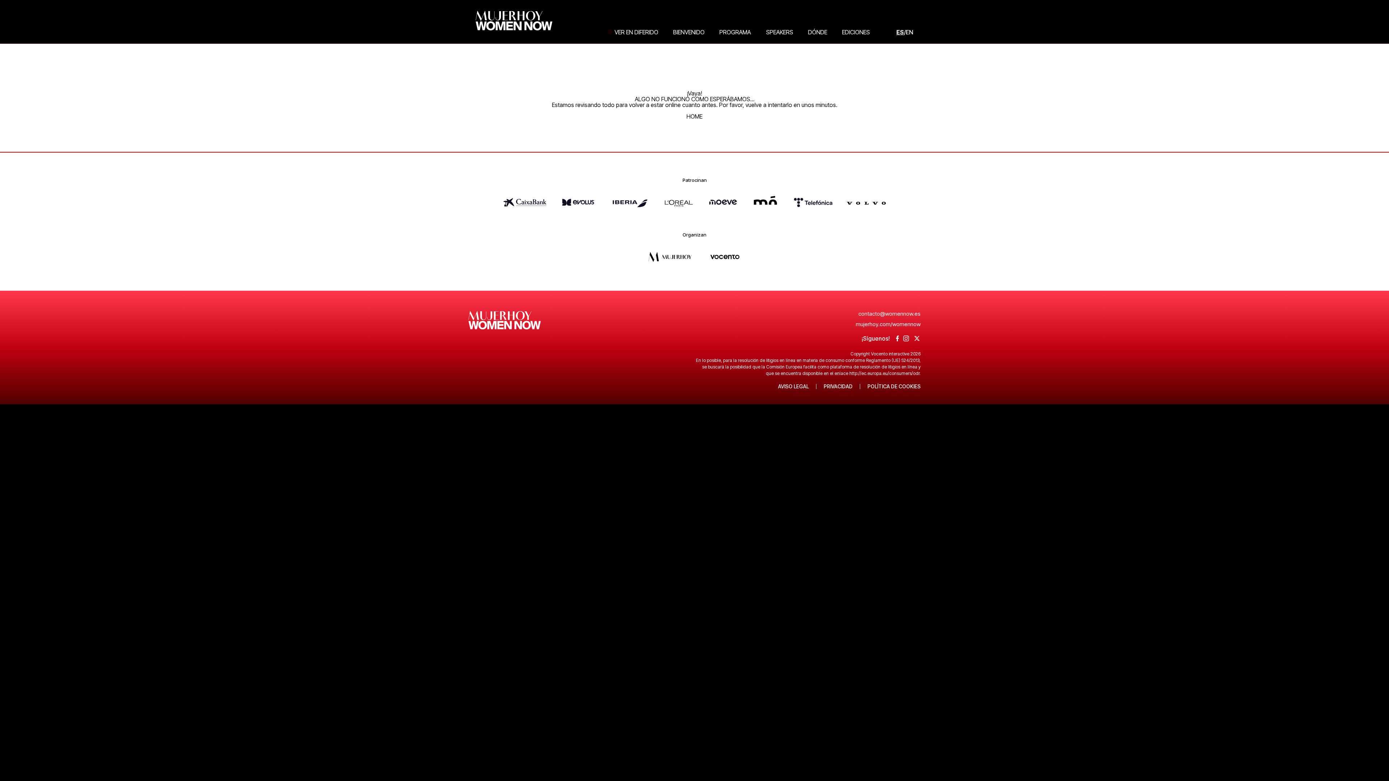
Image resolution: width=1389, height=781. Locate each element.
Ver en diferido (636, 32)
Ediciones (856, 32)
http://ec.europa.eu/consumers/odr (884, 373)
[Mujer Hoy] (669, 264)
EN (909, 32)
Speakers (779, 32)
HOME (694, 116)
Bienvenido (689, 32)
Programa (735, 32)
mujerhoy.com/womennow (888, 324)
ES (900, 32)
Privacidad (838, 386)
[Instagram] (906, 339)
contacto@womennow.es (889, 313)
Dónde (817, 32)
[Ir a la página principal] (504, 334)
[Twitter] (917, 339)
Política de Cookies (894, 386)
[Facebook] (897, 339)
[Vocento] (725, 264)
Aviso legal (793, 386)
